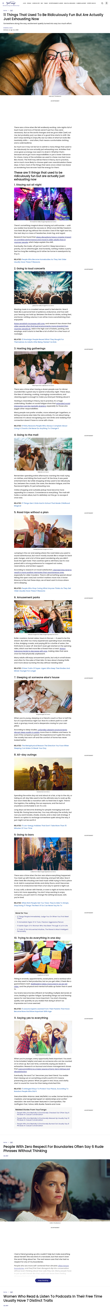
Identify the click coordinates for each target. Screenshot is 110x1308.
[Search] (101, 3)
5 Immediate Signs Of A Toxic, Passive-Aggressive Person (40, 922)
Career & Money (81, 3)
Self (42, 3)
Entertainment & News (56, 3)
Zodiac (29, 3)
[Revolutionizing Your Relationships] (11, 3)
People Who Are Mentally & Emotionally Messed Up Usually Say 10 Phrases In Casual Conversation (43, 1119)
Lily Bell (5, 1156)
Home (5, 10)
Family (46, 3)
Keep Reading (43, 1280)
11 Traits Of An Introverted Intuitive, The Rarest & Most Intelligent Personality (42, 930)
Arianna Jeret (8, 28)
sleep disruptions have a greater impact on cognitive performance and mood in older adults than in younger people (42, 239)
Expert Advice (91, 3)
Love (24, 3)
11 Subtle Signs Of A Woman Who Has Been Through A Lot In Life (42, 926)
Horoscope (36, 3)
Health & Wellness (69, 3)
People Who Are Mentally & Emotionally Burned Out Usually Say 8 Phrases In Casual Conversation (43, 1125)
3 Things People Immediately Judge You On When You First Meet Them (43, 917)
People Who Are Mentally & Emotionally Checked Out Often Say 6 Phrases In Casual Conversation (43, 1113)
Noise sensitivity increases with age (29, 323)
